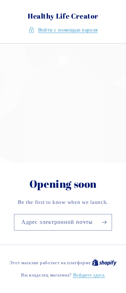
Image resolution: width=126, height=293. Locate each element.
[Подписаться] (104, 222)
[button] (63, 30)
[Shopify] (104, 262)
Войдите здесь (89, 275)
